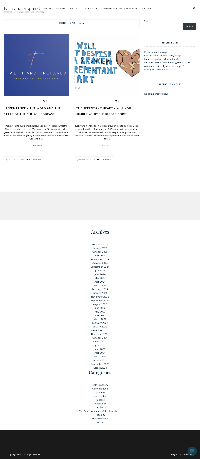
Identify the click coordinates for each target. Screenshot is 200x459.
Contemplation (100, 388)
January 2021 (100, 360)
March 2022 (100, 319)
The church (100, 407)
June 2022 (100, 307)
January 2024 (100, 292)
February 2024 (100, 289)
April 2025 (100, 255)
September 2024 (100, 266)
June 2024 (100, 274)
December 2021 (100, 330)
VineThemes (186, 454)
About (47, 8)
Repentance (103, 101)
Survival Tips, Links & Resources (120, 8)
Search (147, 20)
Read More (36, 145)
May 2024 (100, 277)
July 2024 (100, 270)
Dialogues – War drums (156, 69)
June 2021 (100, 349)
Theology (100, 414)
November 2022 (100, 296)
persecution (100, 396)
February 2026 (100, 244)
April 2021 (100, 352)
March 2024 (100, 285)
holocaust (100, 392)
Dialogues (147, 8)
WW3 (100, 422)
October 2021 (100, 337)
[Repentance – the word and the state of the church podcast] (36, 65)
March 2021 (100, 356)
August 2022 (100, 304)
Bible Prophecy (100, 384)
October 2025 (100, 251)
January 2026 (100, 248)
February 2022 (100, 322)
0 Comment (35, 159)
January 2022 (100, 326)
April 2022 (100, 315)
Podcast (60, 8)
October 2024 (100, 262)
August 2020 (100, 367)
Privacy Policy (91, 8)
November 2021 (100, 334)
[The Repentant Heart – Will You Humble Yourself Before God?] (107, 65)
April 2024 (100, 281)
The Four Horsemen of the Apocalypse (100, 411)
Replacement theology (155, 51)
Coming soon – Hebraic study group (162, 55)
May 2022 (100, 311)
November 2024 (100, 259)
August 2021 (100, 341)
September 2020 (100, 363)
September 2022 (100, 300)
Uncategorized (100, 418)
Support (74, 8)
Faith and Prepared (22, 8)
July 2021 (100, 345)
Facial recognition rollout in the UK (161, 59)
